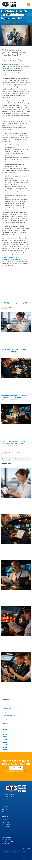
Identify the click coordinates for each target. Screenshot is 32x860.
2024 (5, 734)
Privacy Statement (24, 857)
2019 (5, 747)
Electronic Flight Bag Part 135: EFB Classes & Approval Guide (14, 396)
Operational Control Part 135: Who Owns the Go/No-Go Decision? (14, 443)
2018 (5, 750)
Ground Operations (7, 705)
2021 (5, 742)
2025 (5, 731)
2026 (5, 729)
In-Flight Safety (6, 712)
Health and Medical (7, 708)
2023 (5, 737)
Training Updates (7, 719)
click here (26, 771)
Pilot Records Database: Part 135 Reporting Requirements (13, 350)
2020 (5, 744)
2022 (5, 739)
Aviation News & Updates (9, 715)
